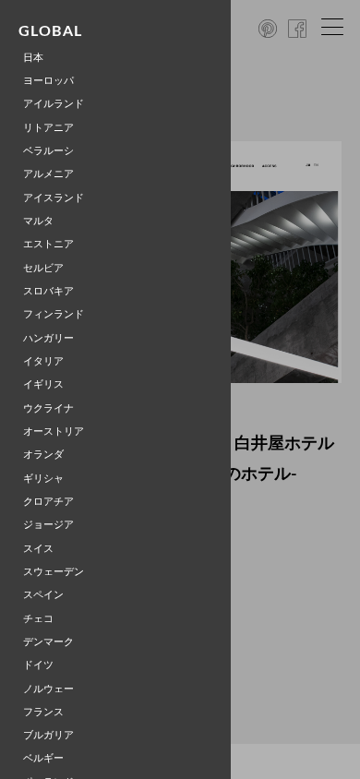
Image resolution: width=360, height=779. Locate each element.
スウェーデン (53, 572)
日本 (33, 58)
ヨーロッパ (48, 81)
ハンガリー (48, 338)
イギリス (43, 384)
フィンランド (53, 314)
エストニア (48, 244)
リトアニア (48, 128)
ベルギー (43, 758)
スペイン (43, 595)
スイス (38, 549)
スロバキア (48, 291)
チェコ (38, 619)
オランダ (43, 454)
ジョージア (48, 525)
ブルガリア (48, 735)
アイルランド (53, 104)
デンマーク (48, 642)
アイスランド (53, 198)
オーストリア (53, 431)
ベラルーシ (48, 151)
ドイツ (38, 665)
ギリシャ (43, 478)
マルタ (38, 221)
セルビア (43, 268)
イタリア (43, 361)
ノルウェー (48, 689)
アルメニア (48, 174)
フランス (43, 712)
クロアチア (48, 502)
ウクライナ (48, 408)
